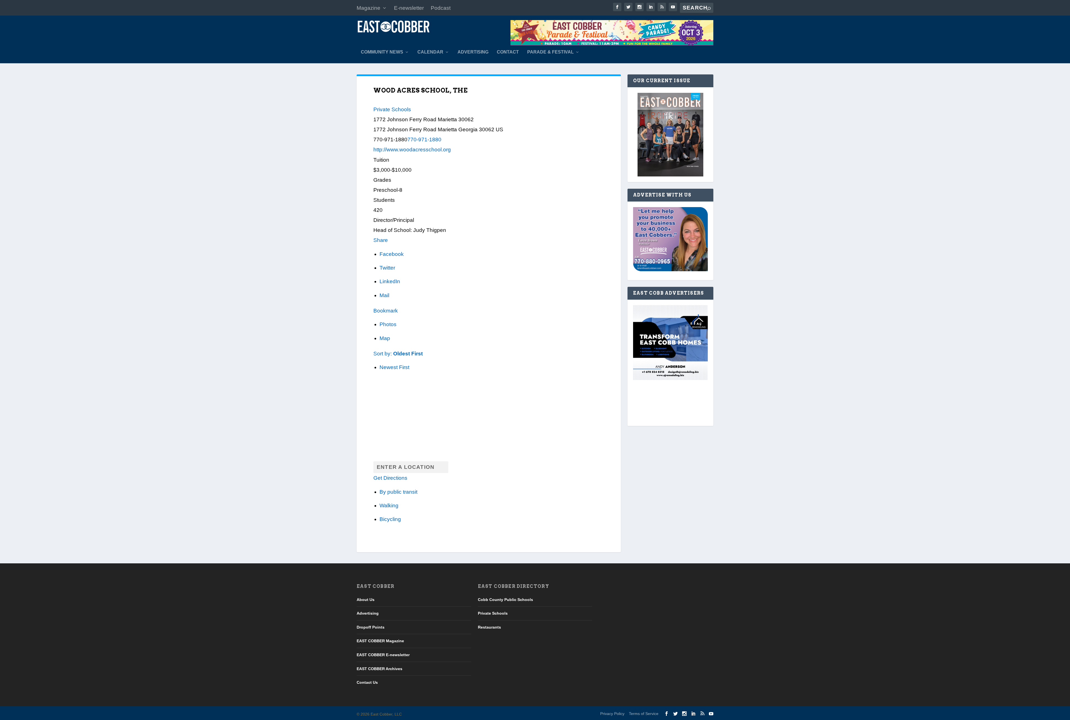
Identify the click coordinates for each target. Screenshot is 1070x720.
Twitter (387, 268)
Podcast (441, 8)
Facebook (392, 254)
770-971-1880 (424, 139)
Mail (384, 295)
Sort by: (398, 354)
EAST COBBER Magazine (380, 641)
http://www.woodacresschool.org (412, 149)
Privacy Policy (612, 713)
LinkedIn (390, 281)
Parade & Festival (550, 52)
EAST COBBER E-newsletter (383, 655)
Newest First (394, 367)
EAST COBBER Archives (379, 668)
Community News (382, 52)
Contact (508, 52)
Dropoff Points (371, 627)
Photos (388, 324)
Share (380, 240)
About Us (365, 599)
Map (385, 338)
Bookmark (385, 311)
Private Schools (392, 109)
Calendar (430, 52)
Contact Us (367, 682)
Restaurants (489, 627)
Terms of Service (643, 713)
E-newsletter (409, 8)
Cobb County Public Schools (505, 599)
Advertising (473, 52)
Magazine (368, 8)
